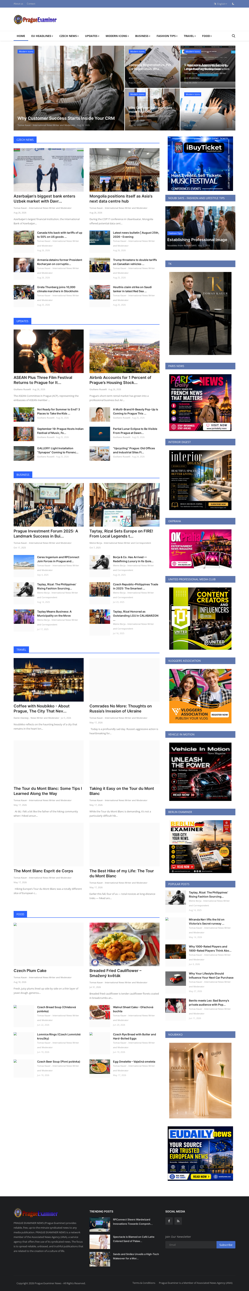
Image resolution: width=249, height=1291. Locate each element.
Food (20, 914)
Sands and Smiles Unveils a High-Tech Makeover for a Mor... (136, 1256)
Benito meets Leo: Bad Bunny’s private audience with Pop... (209, 1002)
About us (18, 3)
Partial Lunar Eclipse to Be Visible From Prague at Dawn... (135, 430)
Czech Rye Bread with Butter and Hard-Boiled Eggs (134, 1036)
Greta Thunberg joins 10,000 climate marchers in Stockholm (57, 289)
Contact (31, 3)
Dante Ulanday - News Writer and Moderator (36, 717)
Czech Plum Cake (30, 970)
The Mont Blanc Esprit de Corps (43, 871)
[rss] (178, 1221)
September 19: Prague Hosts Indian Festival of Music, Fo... (60, 430)
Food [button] (206, 36)
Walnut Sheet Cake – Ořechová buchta (133, 1009)
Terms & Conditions (143, 1283)
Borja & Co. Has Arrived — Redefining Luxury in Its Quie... (133, 559)
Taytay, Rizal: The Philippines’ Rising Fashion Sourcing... (56, 586)
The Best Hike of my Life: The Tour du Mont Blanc (121, 873)
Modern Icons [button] (116, 36)
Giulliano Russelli (22, 389)
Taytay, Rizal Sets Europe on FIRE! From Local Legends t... (121, 533)
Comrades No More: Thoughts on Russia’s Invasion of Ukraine (120, 708)
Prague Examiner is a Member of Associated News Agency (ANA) (195, 1283)
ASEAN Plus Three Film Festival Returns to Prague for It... (43, 380)
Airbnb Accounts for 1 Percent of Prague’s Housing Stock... (120, 380)
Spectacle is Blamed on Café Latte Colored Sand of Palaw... (133, 1239)
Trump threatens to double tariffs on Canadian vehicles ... (135, 262)
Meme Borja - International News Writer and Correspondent (120, 542)
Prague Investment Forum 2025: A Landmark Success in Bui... (46, 533)
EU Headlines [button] (41, 36)
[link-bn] (200, 163)
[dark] (233, 4)
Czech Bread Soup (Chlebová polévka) (56, 1009)
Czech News (25, 140)
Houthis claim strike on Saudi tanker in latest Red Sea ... (132, 289)
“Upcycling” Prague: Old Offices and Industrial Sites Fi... (134, 450)
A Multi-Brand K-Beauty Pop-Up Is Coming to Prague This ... (135, 411)
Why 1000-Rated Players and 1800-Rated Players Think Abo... (210, 948)
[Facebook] (169, 1221)
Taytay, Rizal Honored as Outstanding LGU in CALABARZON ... (135, 615)
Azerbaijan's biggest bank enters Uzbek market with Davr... (44, 199)
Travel (21, 649)
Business (23, 474)
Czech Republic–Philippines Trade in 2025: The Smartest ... (135, 586)
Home (21, 36)
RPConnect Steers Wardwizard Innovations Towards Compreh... (133, 1221)
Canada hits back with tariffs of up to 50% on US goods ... (59, 234)
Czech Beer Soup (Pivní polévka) (58, 1061)
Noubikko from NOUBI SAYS (181, 245)
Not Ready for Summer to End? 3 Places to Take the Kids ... (58, 411)
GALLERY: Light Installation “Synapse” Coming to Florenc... (57, 450)
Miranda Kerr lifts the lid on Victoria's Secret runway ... (206, 921)
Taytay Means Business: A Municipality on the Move (54, 613)
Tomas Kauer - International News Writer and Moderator (46, 125)
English (220, 3)
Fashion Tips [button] (166, 36)
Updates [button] (91, 36)
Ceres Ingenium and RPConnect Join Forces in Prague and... (58, 559)
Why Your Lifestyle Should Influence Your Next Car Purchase (211, 975)
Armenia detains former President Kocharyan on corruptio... (59, 262)
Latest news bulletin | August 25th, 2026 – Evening (136, 234)
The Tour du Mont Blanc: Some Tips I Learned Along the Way (48, 791)
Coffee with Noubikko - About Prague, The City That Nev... (42, 708)
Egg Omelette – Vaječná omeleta (134, 1061)
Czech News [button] (68, 36)
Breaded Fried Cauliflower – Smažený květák (115, 973)
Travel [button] (189, 36)
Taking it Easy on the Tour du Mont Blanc (121, 791)
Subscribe (225, 1245)
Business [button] (141, 36)
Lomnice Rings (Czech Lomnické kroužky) (59, 1036)
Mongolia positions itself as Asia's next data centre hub (121, 199)
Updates (22, 321)
